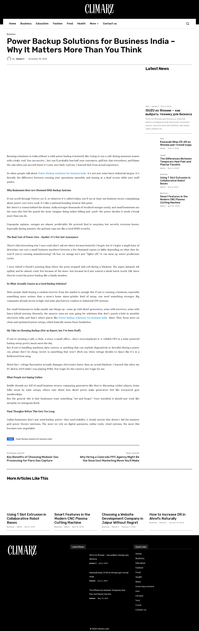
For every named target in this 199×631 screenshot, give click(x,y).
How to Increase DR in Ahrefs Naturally (167, 516)
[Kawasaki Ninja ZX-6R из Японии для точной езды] (152, 144)
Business (11, 34)
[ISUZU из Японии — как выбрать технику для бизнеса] (169, 87)
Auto (147, 106)
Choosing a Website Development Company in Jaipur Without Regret (122, 518)
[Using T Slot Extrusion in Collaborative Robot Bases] (152, 180)
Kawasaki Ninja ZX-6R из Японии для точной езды (176, 143)
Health (163, 155)
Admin (163, 148)
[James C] (9, 58)
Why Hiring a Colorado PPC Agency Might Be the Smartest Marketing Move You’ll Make (109, 458)
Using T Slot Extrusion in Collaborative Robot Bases (175, 180)
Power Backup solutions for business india (62, 173)
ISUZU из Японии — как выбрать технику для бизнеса (169, 112)
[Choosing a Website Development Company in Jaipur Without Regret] (123, 496)
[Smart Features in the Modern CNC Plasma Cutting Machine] (152, 198)
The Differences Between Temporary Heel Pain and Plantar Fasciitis (176, 161)
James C (20, 59)
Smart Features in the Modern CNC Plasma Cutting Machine (174, 199)
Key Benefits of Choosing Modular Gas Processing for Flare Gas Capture (32, 458)
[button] (187, 23)
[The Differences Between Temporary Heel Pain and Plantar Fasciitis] (152, 161)
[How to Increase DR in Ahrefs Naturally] (170, 496)
